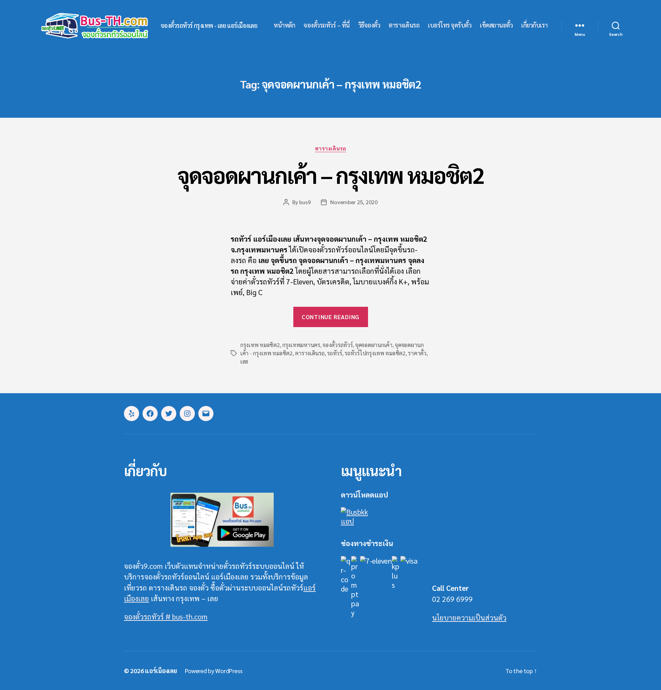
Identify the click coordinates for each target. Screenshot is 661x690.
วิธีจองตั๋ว (369, 25)
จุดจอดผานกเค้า (373, 344)
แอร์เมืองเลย (161, 671)
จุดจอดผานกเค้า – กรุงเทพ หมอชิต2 (330, 174)
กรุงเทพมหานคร (301, 344)
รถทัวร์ (334, 353)
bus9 (305, 202)
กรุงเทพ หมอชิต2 (260, 344)
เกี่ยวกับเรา (534, 25)
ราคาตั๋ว (417, 353)
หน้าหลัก (284, 25)
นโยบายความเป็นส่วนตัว (469, 617)
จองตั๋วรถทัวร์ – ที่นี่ (327, 25)
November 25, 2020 (353, 202)
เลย (244, 361)
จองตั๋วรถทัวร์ (338, 344)
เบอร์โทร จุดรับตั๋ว (449, 25)
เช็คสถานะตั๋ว (496, 25)
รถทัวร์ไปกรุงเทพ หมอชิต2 (375, 353)
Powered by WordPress (214, 671)
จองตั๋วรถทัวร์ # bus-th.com (166, 616)
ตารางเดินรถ (404, 25)
